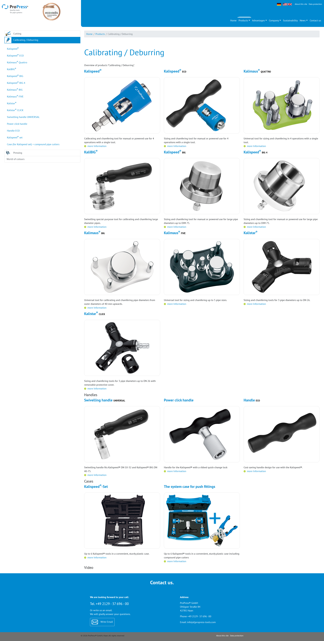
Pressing (17, 152)
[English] (287, 4)
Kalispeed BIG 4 (16, 83)
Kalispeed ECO (15, 55)
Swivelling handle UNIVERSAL (23, 117)
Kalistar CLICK (15, 110)
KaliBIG (11, 69)
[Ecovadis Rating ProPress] (51, 11)
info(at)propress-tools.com (201, 622)
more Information (96, 146)
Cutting (17, 33)
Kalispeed (13, 49)
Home (233, 20)
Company (274, 20)
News (303, 20)
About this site (301, 4)
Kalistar (11, 103)
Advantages (258, 20)
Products (243, 20)
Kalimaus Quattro (17, 62)
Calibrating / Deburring (25, 40)
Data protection (315, 4)
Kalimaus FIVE (15, 96)
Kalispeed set (15, 137)
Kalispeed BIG (15, 76)
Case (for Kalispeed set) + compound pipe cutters (33, 144)
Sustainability (290, 20)
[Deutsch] (279, 4)
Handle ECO (13, 130)
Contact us (315, 20)
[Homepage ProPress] (15, 8)
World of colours (15, 159)
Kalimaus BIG (15, 89)
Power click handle (17, 123)
